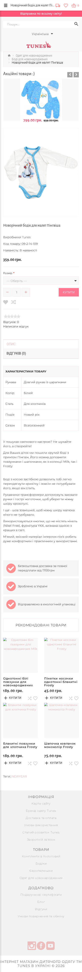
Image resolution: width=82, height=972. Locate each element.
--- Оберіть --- (17, 281)
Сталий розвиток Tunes (41, 832)
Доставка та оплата (41, 818)
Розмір (7, 273)
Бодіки (41, 863)
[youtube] (50, 946)
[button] (70, 74)
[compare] (13, 302)
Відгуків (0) (16, 353)
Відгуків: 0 (11, 322)
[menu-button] (5, 5)
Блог (41, 902)
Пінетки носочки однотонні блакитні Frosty (61, 682)
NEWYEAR (19, 776)
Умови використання (41, 825)
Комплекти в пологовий (41, 856)
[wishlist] (65, 5)
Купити (69, 292)
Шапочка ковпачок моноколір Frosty (60, 745)
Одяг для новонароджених (41, 878)
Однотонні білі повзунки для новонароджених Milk (18, 684)
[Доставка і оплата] (57, 6)
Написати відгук (16, 326)
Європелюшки (41, 870)
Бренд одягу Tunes (41, 810)
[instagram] (32, 946)
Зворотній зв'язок (41, 839)
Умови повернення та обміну (41, 916)
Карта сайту (41, 803)
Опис (11, 344)
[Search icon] (76, 24)
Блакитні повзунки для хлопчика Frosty (20, 745)
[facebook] (41, 946)
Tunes (26, 237)
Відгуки (41, 909)
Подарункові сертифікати (41, 894)
